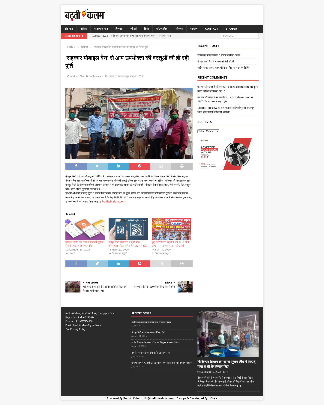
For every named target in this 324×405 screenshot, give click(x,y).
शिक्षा (146, 28)
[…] (239, 385)
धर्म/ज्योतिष (161, 28)
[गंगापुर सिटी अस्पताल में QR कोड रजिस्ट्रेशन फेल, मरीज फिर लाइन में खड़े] (128, 229)
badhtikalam (96, 76)
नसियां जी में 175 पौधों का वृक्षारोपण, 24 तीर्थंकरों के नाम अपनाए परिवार (161, 362)
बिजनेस (119, 28)
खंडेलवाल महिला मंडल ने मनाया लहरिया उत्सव (218, 55)
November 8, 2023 (210, 372)
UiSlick (212, 398)
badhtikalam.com (113, 201)
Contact (211, 28)
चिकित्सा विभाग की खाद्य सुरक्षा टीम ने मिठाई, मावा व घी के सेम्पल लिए (226, 364)
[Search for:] (240, 36)
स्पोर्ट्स (133, 28)
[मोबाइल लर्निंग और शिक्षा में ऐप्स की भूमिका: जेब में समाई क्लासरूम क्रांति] (85, 229)
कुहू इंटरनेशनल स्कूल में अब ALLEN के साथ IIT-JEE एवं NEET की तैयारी (170, 244)
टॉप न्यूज (68, 28)
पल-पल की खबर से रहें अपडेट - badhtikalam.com (223, 86)
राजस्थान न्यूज (101, 28)
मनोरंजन (179, 28)
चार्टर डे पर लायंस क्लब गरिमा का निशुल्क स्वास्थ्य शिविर (223, 67)
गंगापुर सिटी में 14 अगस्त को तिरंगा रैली (215, 61)
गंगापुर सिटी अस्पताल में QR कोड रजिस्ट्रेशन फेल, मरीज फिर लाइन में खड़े (128, 244)
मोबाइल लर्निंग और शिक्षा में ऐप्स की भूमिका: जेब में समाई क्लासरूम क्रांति (84, 244)
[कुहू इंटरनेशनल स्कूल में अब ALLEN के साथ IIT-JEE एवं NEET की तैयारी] (171, 229)
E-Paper (231, 28)
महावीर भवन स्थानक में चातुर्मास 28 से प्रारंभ (150, 352)
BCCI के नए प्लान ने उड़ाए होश (212, 101)
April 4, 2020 (77, 76)
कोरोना (83, 28)
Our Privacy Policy (75, 329)
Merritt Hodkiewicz (208, 108)
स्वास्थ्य (193, 28)
